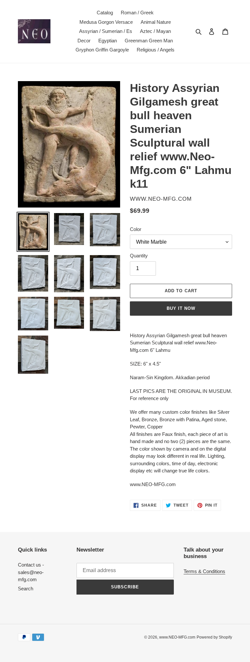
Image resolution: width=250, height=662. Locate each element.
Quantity (139, 255)
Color (135, 229)
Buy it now (181, 308)
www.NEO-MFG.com (177, 637)
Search (25, 588)
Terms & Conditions (204, 571)
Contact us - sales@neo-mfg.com (31, 572)
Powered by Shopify (214, 637)
